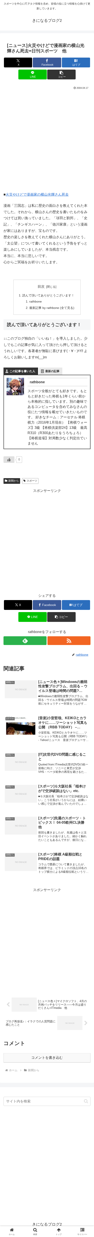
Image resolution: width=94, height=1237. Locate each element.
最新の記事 (52, 371)
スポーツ (32, 480)
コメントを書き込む (47, 1057)
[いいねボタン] (8, 459)
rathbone (35, 301)
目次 (41, 286)
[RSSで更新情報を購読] (69, 640)
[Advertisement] (47, 139)
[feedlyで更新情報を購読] (25, 640)
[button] (61, 74)
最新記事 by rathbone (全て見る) (51, 308)
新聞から (13, 480)
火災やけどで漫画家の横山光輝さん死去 (37, 194)
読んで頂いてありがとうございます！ (48, 295)
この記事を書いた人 (22, 371)
